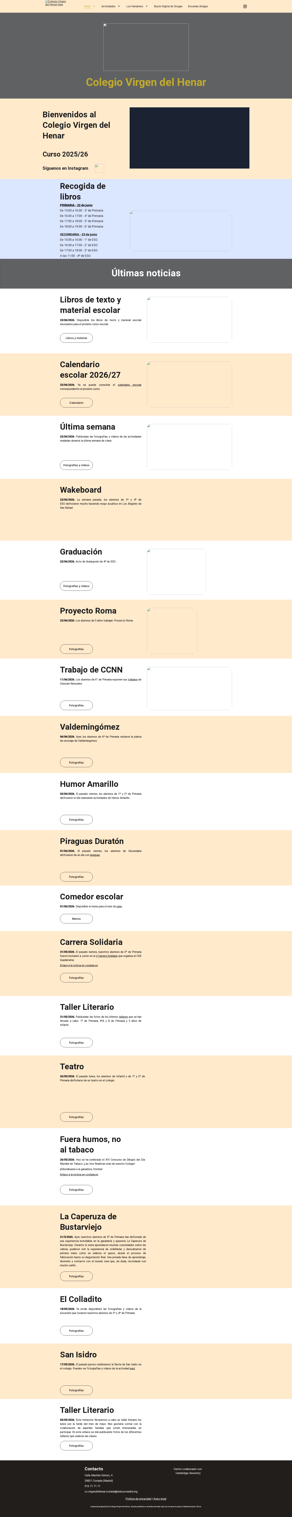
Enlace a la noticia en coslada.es (79, 965)
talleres (123, 1016)
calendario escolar (129, 384)
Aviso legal (159, 1498)
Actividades (108, 6)
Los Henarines (134, 6)
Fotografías (76, 530)
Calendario (76, 402)
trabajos (133, 679)
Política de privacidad (138, 1498)
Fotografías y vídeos (76, 465)
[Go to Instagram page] (245, 6)
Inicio (87, 6)
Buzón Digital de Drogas (168, 6)
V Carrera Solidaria (106, 956)
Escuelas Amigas (198, 6)
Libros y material (76, 338)
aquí (132, 1368)
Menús (76, 918)
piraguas (95, 855)
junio (119, 906)
